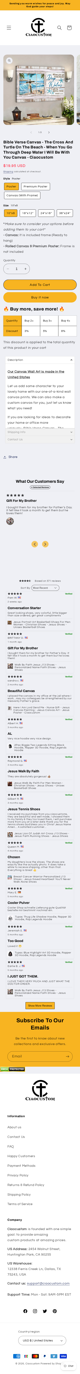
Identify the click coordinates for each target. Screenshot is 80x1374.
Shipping (8, 171)
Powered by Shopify (53, 1363)
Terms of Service (20, 1204)
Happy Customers (21, 1156)
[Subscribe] (67, 1056)
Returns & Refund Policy (25, 1185)
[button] (9, 28)
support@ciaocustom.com (48, 1283)
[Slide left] (31, 132)
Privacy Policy (17, 1175)
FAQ (10, 1146)
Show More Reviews (40, 1005)
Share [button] (13, 457)
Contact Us (16, 1137)
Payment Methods (21, 1166)
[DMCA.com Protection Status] (12, 1071)
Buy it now (40, 297)
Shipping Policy (19, 1194)
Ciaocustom (32, 1363)
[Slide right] (49, 132)
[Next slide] (45, 544)
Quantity (9, 260)
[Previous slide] (34, 544)
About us (14, 1127)
